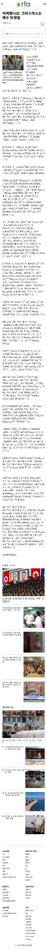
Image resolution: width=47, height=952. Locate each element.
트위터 (27, 898)
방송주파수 (6, 898)
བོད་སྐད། (27, 871)
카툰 (3, 871)
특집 (3, 865)
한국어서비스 (29, 910)
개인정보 (28, 919)
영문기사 (5, 874)
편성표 (4, 889)
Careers (28, 939)
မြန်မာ (27, 860)
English (27, 880)
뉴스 (3, 854)
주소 (26, 913)
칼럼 (3, 860)
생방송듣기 (6, 892)
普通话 (27, 854)
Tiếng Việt (28, 877)
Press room (29, 936)
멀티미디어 (6, 868)
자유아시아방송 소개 (9, 877)
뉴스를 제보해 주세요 (9, 913)
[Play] (5, 34)
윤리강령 (28, 916)
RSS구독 (5, 916)
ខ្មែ (26, 868)
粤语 (27, 857)
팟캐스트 (28, 892)
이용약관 (28, 922)
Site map (28, 927)
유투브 (27, 889)
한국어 (27, 863)
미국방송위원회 (30, 930)
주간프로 (5, 863)
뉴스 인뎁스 (6, 857)
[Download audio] (43, 33)
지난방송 (5, 895)
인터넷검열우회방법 (8, 901)
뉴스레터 (5, 910)
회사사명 (28, 925)
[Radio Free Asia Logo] (23, 4)
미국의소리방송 (30, 933)
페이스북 (28, 895)
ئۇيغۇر (27, 874)
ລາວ (26, 865)
